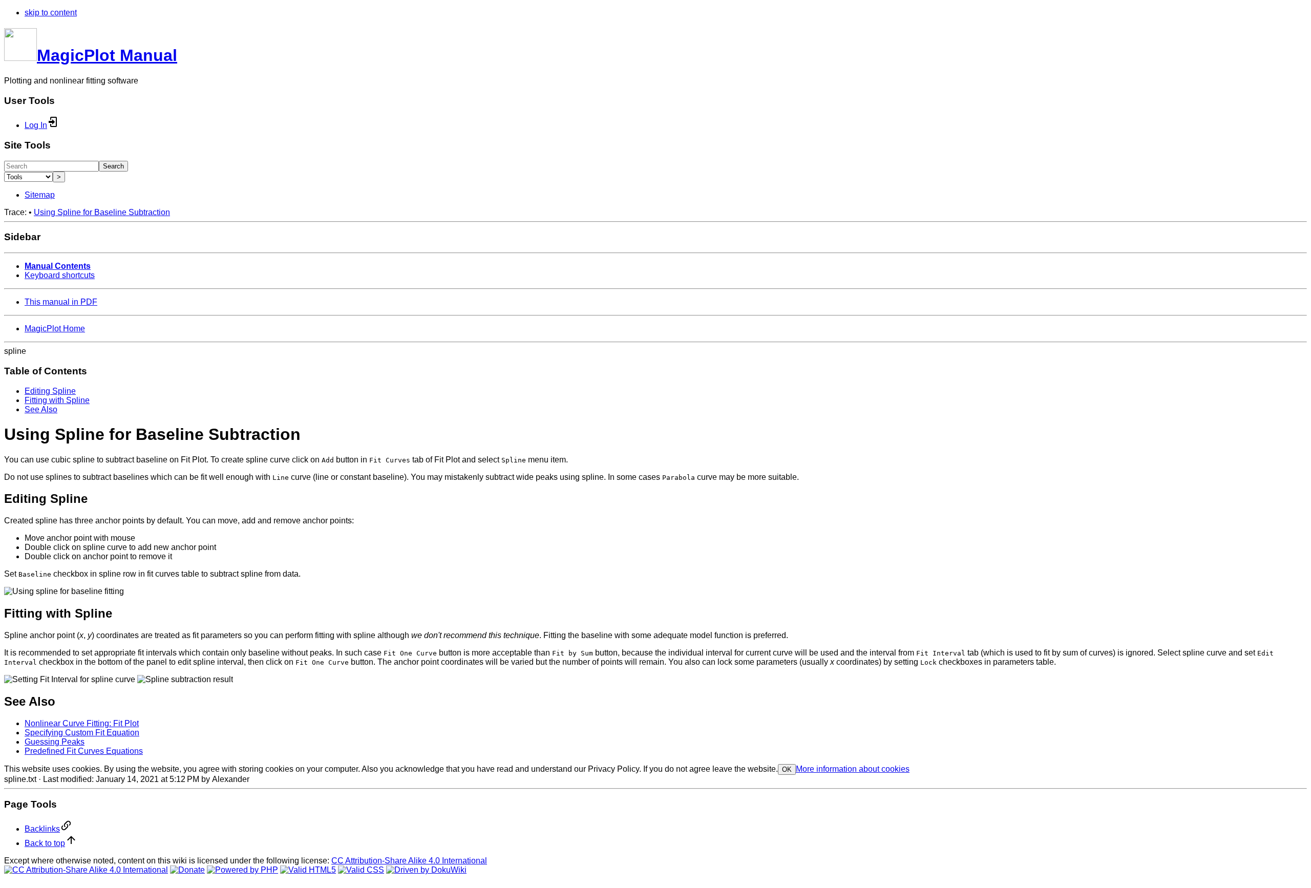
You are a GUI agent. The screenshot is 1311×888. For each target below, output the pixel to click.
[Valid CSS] (361, 869)
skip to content (51, 12)
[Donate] (187, 869)
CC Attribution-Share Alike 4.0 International (409, 860)
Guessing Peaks (54, 741)
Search (113, 166)
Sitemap (40, 195)
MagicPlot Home (55, 328)
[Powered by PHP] (242, 869)
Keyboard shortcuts (60, 275)
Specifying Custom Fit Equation (82, 732)
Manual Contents (58, 266)
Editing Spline (50, 391)
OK (787, 769)
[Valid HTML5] (308, 869)
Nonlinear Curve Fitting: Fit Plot (82, 723)
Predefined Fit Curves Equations (84, 751)
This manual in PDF (61, 302)
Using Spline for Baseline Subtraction (102, 212)
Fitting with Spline (57, 400)
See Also (41, 409)
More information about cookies (853, 769)
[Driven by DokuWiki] (426, 869)
